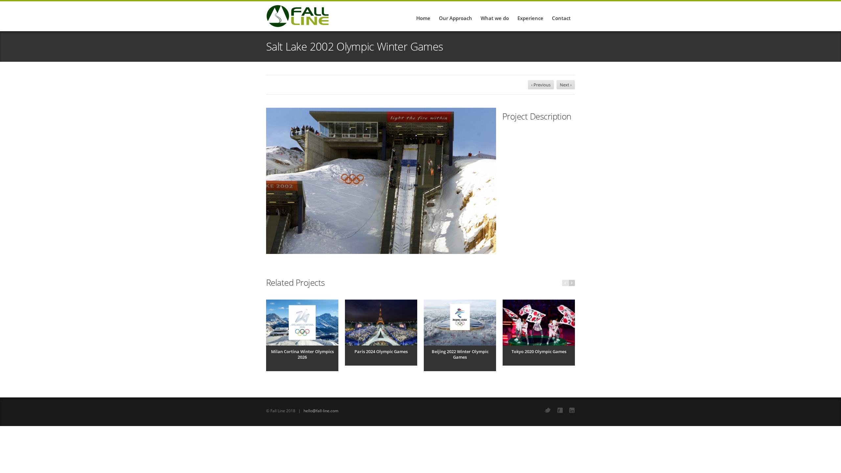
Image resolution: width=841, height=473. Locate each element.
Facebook (560, 410)
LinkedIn (572, 410)
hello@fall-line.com (321, 410)
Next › (566, 85)
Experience (530, 18)
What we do (495, 18)
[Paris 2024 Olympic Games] (381, 323)
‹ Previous (541, 85)
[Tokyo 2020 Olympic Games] (539, 323)
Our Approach (455, 18)
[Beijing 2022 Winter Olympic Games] (460, 323)
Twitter (547, 410)
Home (423, 18)
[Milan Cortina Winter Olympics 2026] (302, 323)
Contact (561, 18)
